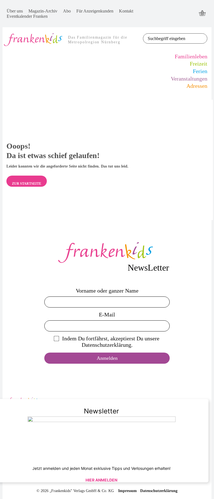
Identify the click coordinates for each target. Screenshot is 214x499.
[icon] (202, 14)
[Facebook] (181, 8)
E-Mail (107, 314)
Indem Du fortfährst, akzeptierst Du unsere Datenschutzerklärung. (110, 341)
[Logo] (107, 252)
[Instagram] (181, 19)
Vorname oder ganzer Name (107, 291)
